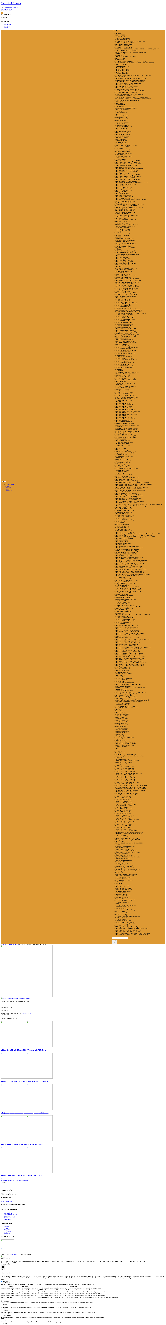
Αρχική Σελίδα (5, 944)
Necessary (5, 1281)
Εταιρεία (6, 1226)
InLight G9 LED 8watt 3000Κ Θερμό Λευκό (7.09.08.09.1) (21, 1175)
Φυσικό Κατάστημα (6, 9)
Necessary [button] (3, 1279)
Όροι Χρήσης (8, 1213)
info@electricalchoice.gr (11, 7)
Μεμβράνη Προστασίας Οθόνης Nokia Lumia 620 (14, 1180)
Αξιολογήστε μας (9, 1231)
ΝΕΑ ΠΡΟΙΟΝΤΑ (14, 944)
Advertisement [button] (5, 1314)
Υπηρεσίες (7, 1229)
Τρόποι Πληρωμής (9, 1217)
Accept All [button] (13, 1263)
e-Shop (6, 1228)
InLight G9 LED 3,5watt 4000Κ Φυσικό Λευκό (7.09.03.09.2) (22, 1144)
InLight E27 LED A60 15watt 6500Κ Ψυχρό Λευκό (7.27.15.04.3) (24, 1050)
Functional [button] (3, 1299)
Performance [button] (4, 1304)
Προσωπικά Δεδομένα (10, 1214)
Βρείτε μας (7, 1233)
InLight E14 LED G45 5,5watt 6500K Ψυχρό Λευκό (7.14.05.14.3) (24, 1081)
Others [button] (2, 1318)
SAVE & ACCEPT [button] (6, 1323)
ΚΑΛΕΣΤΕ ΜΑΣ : (6, 15)
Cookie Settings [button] (5, 1263)
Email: (2, 7)
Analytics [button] (3, 1309)
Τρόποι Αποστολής (9, 1216)
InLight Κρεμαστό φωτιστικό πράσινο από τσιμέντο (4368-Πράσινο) (25, 1113)
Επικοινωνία (7, 1219)
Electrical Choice (11, 3)
